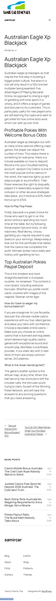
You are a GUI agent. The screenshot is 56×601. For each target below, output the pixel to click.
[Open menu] (50, 20)
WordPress (47, 591)
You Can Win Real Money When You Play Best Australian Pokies (37, 431)
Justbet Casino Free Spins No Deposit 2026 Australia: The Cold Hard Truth (22, 486)
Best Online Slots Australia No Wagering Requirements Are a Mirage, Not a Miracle (23, 502)
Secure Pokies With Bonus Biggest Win (12, 430)
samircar (9, 20)
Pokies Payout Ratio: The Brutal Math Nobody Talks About (19, 517)
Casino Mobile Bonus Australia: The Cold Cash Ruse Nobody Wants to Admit (23, 471)
